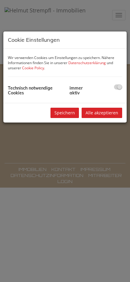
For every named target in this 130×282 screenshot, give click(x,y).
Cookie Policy (33, 67)
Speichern (64, 113)
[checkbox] (118, 87)
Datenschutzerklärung (87, 62)
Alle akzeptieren (102, 113)
